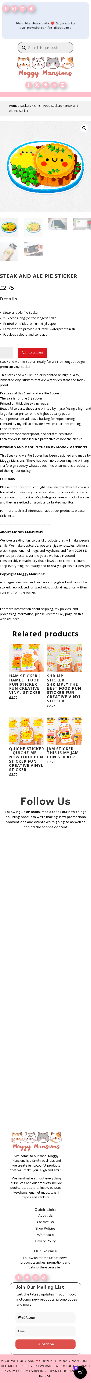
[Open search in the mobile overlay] (45, 47)
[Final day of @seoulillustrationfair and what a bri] (46, 855)
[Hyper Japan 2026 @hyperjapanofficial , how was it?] (46, 999)
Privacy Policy (45, 1241)
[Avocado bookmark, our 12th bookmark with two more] (46, 1095)
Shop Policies (45, 1228)
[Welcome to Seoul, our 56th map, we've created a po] (46, 1047)
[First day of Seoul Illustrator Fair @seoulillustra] (46, 951)
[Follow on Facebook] (5, 8)
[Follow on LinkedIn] (54, 85)
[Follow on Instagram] (14, 8)
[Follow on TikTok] (31, 8)
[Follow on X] (26, 1277)
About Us (45, 1215)
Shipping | (40, 1371)
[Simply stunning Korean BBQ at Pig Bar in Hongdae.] (46, 903)
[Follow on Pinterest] (45, 85)
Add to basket (32, 352)
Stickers (25, 106)
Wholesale (45, 1235)
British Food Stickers (48, 106)
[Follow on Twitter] (22, 8)
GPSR (53, 1371)
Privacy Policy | (16, 1371)
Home (13, 106)
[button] (84, 128)
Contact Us (45, 1222)
